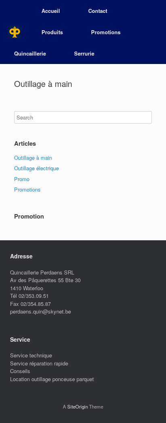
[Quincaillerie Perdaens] (14, 32)
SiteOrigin (77, 406)
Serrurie (84, 53)
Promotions (105, 32)
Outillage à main (33, 157)
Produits (52, 32)
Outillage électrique (36, 168)
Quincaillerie (30, 53)
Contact (97, 10)
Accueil (51, 10)
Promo (21, 179)
